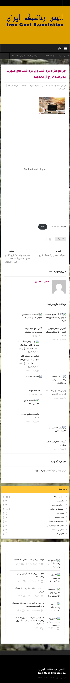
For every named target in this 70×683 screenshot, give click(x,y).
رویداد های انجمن (57, 505)
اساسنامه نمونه (35, 391)
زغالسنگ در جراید (57, 509)
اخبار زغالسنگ (59, 497)
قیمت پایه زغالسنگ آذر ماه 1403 (29, 560)
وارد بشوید (39, 471)
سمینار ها (60, 513)
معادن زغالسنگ (58, 530)
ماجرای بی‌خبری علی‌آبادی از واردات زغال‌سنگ (28, 575)
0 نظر (18, 564)
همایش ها (60, 534)
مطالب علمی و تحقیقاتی (55, 526)
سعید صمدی (47, 86)
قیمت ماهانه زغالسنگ (56, 522)
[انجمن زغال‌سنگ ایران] (35, 20)
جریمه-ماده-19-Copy (57, 226)
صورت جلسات (59, 517)
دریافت (42, 226)
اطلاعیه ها (12, 86)
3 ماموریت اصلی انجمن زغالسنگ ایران (29, 590)
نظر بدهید (62, 89)
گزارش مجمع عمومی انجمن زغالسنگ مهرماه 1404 (56, 332)
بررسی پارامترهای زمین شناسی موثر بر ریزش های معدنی (28, 604)
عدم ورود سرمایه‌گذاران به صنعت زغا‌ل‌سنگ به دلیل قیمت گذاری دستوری (29, 621)
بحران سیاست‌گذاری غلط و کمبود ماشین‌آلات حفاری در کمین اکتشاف (17, 257)
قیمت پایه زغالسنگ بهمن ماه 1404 (29, 56)
